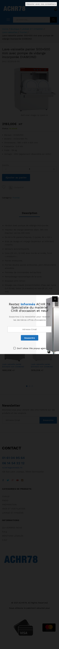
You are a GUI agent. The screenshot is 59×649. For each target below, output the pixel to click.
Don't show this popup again (31, 348)
